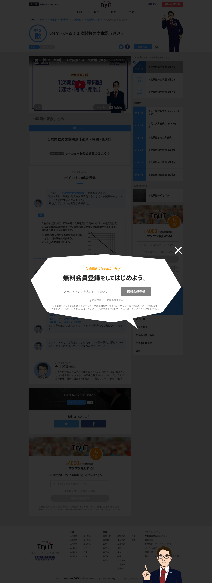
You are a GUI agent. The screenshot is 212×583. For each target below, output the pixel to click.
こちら (139, 309)
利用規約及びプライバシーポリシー (111, 306)
